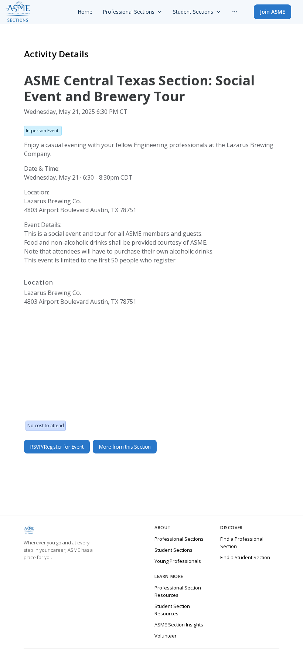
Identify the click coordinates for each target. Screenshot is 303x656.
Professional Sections (179, 539)
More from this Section (125, 446)
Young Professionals (177, 561)
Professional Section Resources (177, 591)
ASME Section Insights (178, 624)
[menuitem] (85, 12)
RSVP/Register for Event (57, 446)
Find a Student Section (245, 557)
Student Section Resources (172, 610)
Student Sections (173, 550)
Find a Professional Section (241, 543)
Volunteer (165, 635)
